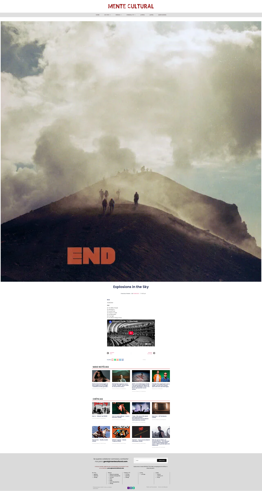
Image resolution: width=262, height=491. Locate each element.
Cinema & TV (130, 15)
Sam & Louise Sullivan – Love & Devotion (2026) (120, 416)
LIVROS (142, 15)
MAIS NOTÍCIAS (101, 366)
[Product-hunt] (133, 488)
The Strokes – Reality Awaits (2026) (100, 440)
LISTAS (151, 15)
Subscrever (162, 460)
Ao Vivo (106, 15)
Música (118, 15)
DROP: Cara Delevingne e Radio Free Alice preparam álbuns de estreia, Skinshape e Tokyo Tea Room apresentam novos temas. (140, 386)
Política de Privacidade (151, 487)
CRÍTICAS (98, 399)
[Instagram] (128, 488)
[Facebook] (131, 488)
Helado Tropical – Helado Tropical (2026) (119, 440)
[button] (112, 360)
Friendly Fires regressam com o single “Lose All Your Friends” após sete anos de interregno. (161, 385)
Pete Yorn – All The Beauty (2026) (159, 416)
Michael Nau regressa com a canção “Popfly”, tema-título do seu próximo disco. (120, 385)
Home (97, 15)
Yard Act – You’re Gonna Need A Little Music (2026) (141, 440)
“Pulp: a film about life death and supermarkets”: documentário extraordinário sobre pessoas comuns (140, 418)
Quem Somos (162, 15)
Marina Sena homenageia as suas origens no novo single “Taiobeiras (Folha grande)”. (100, 385)
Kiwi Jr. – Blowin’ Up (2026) (99, 416)
